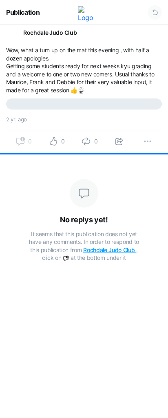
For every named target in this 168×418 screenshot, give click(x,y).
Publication (23, 12)
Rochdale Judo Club (109, 249)
